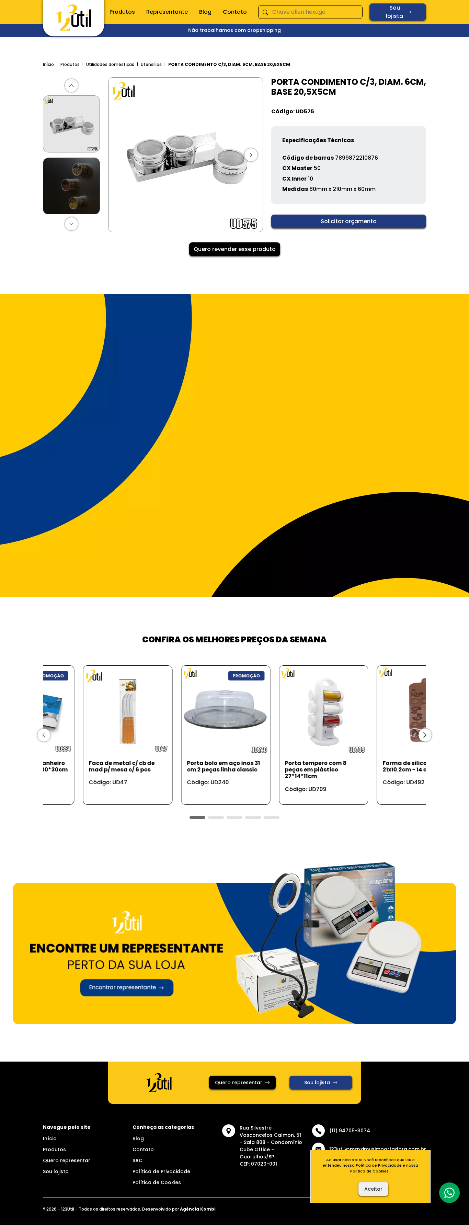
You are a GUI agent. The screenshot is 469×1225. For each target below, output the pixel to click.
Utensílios (151, 64)
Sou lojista (394, 12)
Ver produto (83, 792)
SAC (137, 1160)
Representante (167, 12)
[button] (71, 85)
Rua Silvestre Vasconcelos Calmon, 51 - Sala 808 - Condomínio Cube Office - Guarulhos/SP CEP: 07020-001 (271, 1145)
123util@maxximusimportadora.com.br (377, 1149)
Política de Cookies (157, 1182)
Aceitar (373, 1189)
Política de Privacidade (161, 1171)
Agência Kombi (198, 1209)
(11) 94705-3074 (349, 1130)
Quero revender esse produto (235, 249)
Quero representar (238, 1082)
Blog (205, 12)
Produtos (122, 12)
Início (48, 64)
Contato (235, 12)
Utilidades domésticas (110, 64)
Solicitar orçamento (349, 221)
